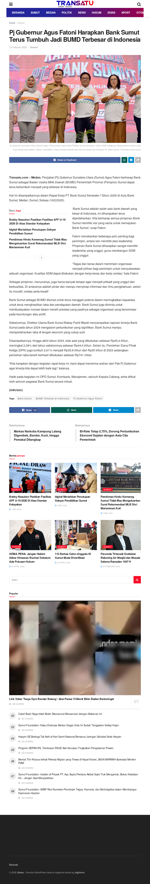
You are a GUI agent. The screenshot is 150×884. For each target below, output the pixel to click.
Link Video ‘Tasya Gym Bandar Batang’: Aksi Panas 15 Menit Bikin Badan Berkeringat (61, 699)
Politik (67, 12)
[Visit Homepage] (75, 4)
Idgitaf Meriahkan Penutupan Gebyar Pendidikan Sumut (32, 231)
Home (12, 22)
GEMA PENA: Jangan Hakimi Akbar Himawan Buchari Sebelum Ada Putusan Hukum (29, 558)
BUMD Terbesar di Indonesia (52, 398)
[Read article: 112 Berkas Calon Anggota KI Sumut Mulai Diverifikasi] (76, 535)
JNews (20, 872)
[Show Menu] (11, 4)
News (82, 12)
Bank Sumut (25, 398)
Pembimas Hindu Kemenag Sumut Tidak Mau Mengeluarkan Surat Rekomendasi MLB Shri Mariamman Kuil (38, 243)
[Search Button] (139, 4)
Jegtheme (80, 872)
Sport (125, 12)
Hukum (96, 12)
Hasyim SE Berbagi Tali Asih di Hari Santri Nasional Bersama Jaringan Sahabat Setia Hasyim (69, 736)
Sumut (35, 12)
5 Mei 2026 (62, 505)
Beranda (18, 12)
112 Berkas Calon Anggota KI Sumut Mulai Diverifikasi (73, 556)
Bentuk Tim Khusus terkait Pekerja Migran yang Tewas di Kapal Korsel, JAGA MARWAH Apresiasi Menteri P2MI (77, 761)
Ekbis (111, 12)
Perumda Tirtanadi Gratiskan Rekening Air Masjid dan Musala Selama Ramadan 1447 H (120, 558)
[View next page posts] (41, 257)
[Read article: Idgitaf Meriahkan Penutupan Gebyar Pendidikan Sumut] (76, 478)
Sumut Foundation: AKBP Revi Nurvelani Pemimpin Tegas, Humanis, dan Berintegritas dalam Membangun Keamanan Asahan (77, 791)
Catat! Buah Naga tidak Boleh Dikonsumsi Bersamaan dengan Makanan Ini (60, 714)
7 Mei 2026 (16, 509)
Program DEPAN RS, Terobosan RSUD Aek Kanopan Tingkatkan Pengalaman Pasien (66, 748)
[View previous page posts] (35, 257)
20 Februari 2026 (111, 566)
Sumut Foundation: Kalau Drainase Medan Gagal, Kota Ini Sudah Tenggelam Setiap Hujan (68, 725)
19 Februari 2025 (18, 47)
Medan (50, 12)
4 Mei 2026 (107, 513)
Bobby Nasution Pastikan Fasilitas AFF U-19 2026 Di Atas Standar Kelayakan (37, 221)
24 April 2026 (18, 566)
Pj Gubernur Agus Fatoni (88, 398)
